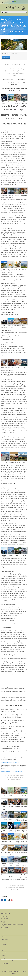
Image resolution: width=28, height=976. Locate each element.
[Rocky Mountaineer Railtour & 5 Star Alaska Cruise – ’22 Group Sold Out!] (14, 49)
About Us (4, 936)
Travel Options (5, 939)
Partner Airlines (5, 963)
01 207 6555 (12, 2)
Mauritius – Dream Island (7, 960)
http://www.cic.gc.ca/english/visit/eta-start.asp (10, 762)
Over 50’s (4, 950)
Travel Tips (4, 942)
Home (3, 934)
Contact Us (4, 944)
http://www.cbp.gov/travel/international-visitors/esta (11, 771)
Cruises (3, 955)
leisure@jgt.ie (4, 2)
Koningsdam (22, 681)
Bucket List (4, 953)
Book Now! (6, 57)
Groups (3, 958)
